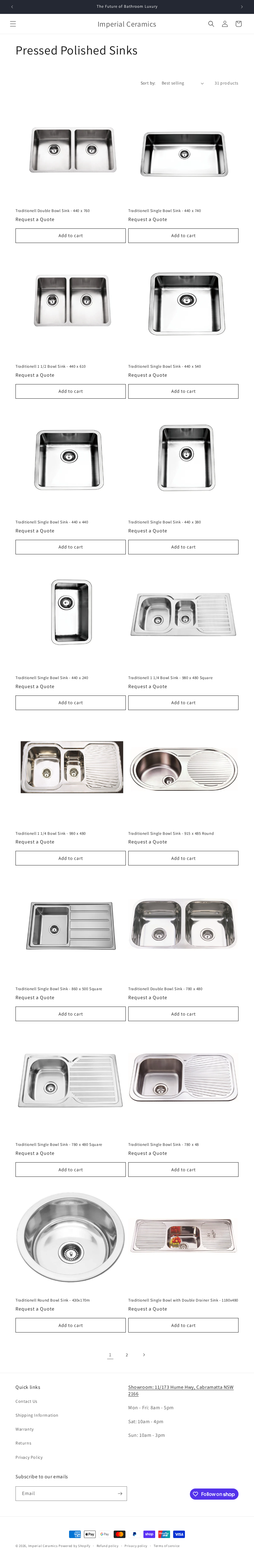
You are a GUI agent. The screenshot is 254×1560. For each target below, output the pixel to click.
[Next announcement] (242, 7)
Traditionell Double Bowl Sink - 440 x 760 (52, 210)
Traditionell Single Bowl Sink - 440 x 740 (164, 210)
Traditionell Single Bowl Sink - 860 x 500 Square (58, 988)
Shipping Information (37, 1415)
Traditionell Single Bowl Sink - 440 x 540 (164, 366)
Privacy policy (136, 1546)
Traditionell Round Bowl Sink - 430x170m (52, 1300)
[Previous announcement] (12, 7)
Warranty (24, 1429)
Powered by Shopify (74, 1546)
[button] (13, 24)
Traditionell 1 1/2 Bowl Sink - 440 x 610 (50, 366)
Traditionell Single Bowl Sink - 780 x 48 (163, 1144)
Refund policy (108, 1546)
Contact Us (26, 1401)
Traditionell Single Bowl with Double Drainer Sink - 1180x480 (183, 1300)
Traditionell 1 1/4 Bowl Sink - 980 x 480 (50, 833)
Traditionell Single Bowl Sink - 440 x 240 (51, 677)
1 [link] (110, 1354)
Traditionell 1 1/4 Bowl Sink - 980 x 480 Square (170, 677)
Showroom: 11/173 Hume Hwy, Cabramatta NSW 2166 (181, 1390)
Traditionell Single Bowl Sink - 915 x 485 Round (171, 833)
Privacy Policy (28, 1457)
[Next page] (144, 1355)
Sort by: (148, 83)
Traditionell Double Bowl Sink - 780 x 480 (165, 988)
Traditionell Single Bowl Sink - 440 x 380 (164, 522)
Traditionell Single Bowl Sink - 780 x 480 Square (58, 1144)
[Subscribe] (120, 1493)
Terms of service (167, 1546)
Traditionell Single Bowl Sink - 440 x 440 (51, 522)
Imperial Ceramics (43, 1546)
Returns (23, 1443)
